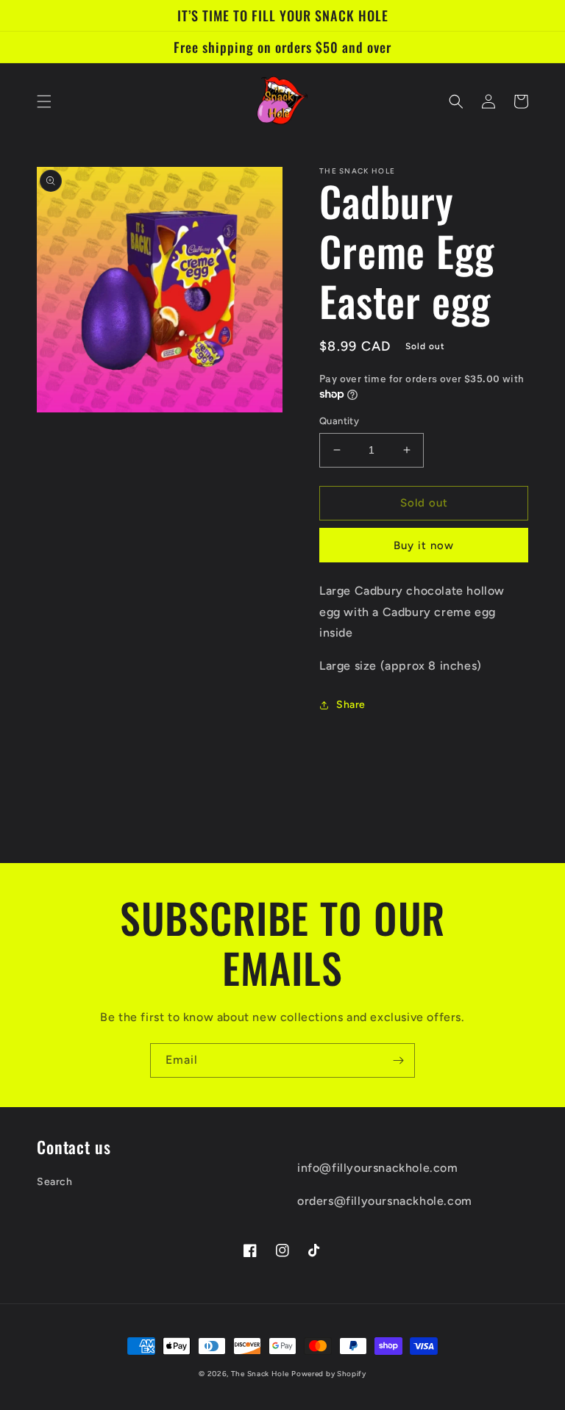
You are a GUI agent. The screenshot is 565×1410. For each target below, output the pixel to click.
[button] (44, 101)
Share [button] (351, 704)
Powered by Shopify (328, 1373)
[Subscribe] (398, 1060)
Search (55, 1181)
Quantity (339, 420)
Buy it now (424, 545)
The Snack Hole (260, 1373)
